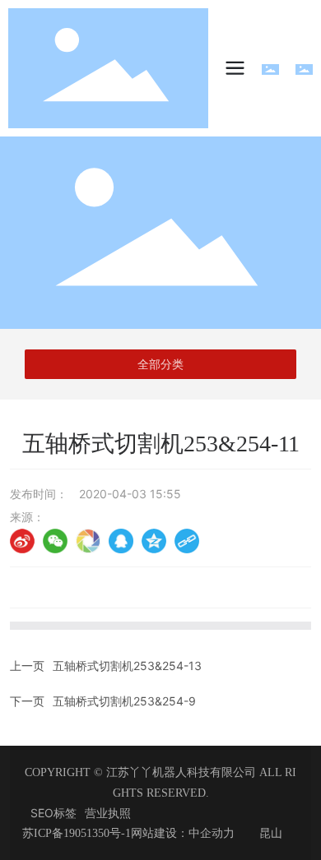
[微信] (55, 541)
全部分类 (160, 364)
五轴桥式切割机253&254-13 (127, 666)
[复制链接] (186, 541)
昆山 (270, 833)
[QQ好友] (121, 541)
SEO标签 (53, 813)
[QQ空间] (154, 541)
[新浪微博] (22, 541)
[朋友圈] (88, 541)
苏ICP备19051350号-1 (76, 833)
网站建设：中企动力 (183, 833)
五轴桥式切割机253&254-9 (124, 701)
